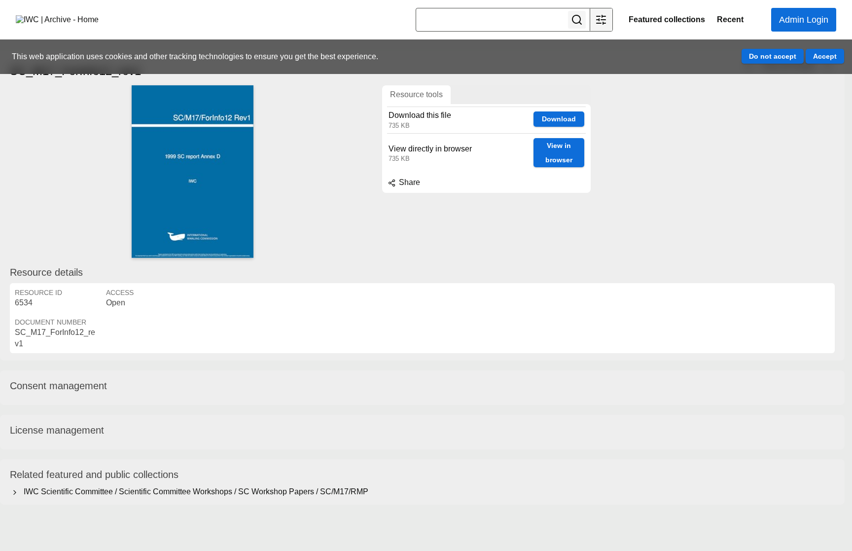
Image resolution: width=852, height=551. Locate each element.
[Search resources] (577, 20)
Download (559, 119)
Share (408, 182)
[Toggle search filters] (601, 19)
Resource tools (416, 94)
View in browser (558, 153)
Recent (730, 19)
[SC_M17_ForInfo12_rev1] (192, 171)
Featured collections (667, 19)
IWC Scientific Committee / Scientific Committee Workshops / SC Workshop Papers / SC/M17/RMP (194, 491)
